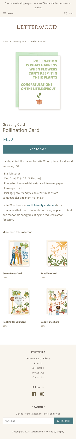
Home (5, 41)
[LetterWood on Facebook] (34, 394)
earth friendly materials (41, 205)
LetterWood (37, 431)
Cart (70, 13)
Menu (10, 13)
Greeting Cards (19, 41)
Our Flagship (38, 367)
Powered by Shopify (54, 431)
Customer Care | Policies (38, 358)
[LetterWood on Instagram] (42, 394)
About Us (38, 363)
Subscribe (63, 421)
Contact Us (38, 377)
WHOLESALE (38, 372)
